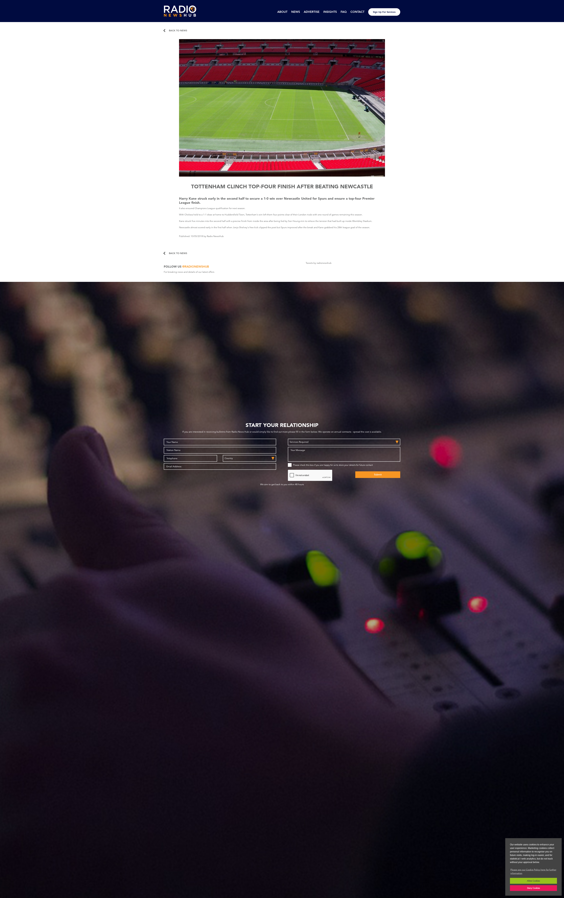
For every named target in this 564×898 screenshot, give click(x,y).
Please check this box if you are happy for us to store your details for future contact (333, 465)
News (295, 12)
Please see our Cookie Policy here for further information (533, 871)
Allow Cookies (533, 880)
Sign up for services (384, 12)
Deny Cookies (533, 888)
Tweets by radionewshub (318, 263)
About (282, 12)
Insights (330, 12)
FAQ (344, 12)
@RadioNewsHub (195, 266)
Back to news (178, 30)
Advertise (311, 12)
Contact (357, 12)
